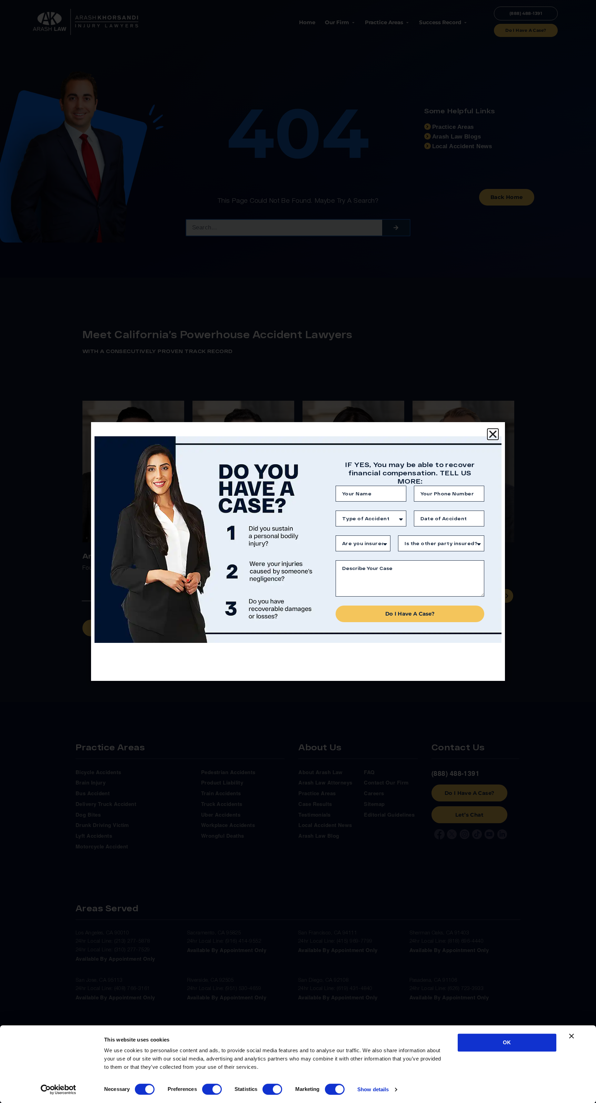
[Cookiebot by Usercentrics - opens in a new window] (58, 1089)
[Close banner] (571, 1036)
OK (507, 1042)
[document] (298, 551)
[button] (493, 434)
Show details (373, 1089)
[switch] (212, 1089)
